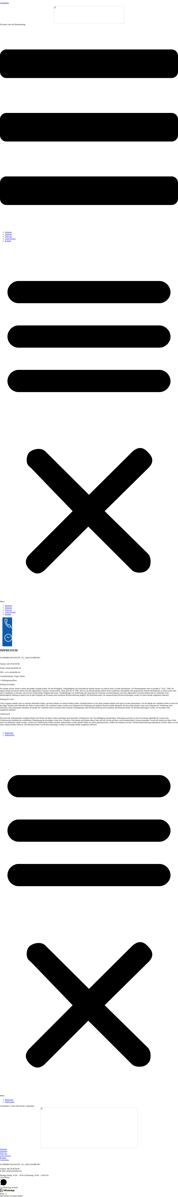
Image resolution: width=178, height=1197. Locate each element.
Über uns (8, 237)
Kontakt (8, 241)
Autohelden (4, 3)
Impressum (9, 733)
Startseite (8, 232)
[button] (13, 24)
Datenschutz (9, 735)
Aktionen (8, 234)
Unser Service (10, 239)
